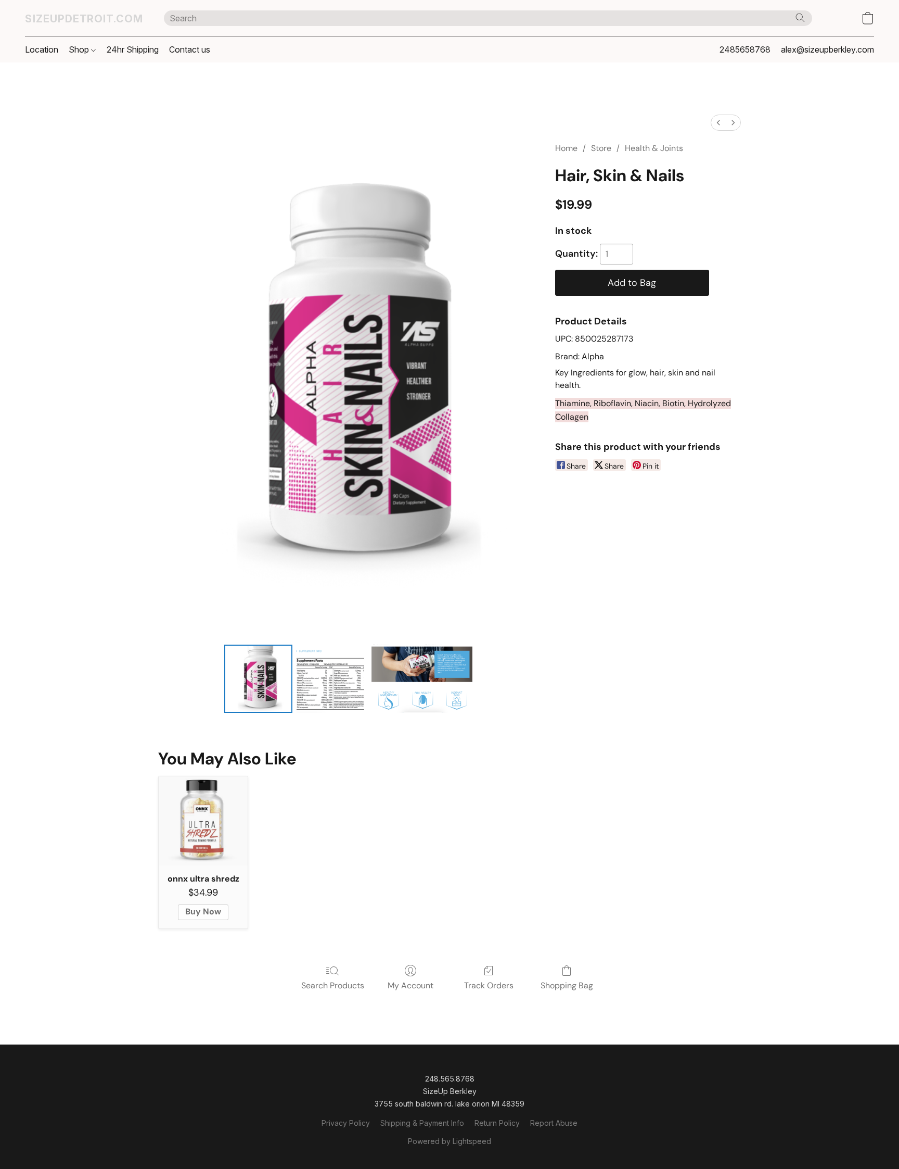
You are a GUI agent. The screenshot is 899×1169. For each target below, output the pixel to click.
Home (566, 148)
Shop (80, 49)
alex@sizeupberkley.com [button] (827, 49)
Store (601, 148)
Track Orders (488, 985)
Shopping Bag (567, 985)
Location (41, 49)
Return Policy (497, 1122)
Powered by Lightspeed (449, 1141)
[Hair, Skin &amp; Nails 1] (330, 678)
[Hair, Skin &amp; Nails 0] (258, 678)
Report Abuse (553, 1122)
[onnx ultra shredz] (203, 820)
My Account (410, 985)
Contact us (189, 49)
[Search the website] (800, 17)
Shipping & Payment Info (422, 1122)
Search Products (332, 985)
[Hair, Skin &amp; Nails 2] (420, 678)
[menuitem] (718, 122)
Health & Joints (654, 148)
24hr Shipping (133, 49)
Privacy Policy (346, 1122)
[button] (84, 18)
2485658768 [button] (745, 49)
